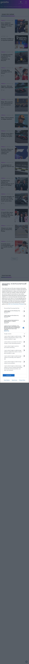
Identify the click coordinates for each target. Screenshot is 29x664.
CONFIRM (8, 375)
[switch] (24, 311)
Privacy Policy (22, 380)
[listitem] (14, 308)
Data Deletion (7, 380)
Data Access (14, 380)
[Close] (26, 284)
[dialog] (14, 332)
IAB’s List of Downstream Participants (16, 304)
